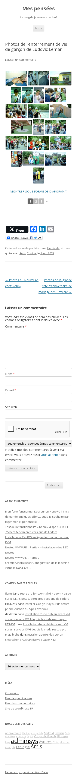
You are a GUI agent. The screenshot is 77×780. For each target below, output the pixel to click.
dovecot (65, 742)
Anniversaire (13, 733)
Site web (11, 407)
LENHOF (10, 624)
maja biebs (12, 634)
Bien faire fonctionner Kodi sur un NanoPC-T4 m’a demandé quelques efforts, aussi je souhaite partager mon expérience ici (37, 517)
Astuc (8, 747)
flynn (8, 593)
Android (49, 733)
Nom (10, 374)
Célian (55, 742)
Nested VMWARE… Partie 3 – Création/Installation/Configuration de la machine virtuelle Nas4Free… (37, 563)
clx (13, 747)
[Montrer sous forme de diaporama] (39, 191)
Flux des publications (18, 698)
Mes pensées (38, 8)
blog (7, 742)
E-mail (10, 390)
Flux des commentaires (20, 703)
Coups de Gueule (45, 736)
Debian (59, 733)
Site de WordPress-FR (19, 708)
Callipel (26, 733)
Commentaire (16, 326)
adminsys (24, 740)
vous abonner (50, 455)
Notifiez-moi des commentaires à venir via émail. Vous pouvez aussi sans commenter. (36, 455)
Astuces (45, 741)
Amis (22, 253)
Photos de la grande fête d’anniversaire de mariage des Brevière (55, 286)
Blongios (62, 736)
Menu (38, 28)
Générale (53, 248)
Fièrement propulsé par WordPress (26, 772)
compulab (37, 733)
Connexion (12, 693)
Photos (31, 253)
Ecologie (23, 747)
